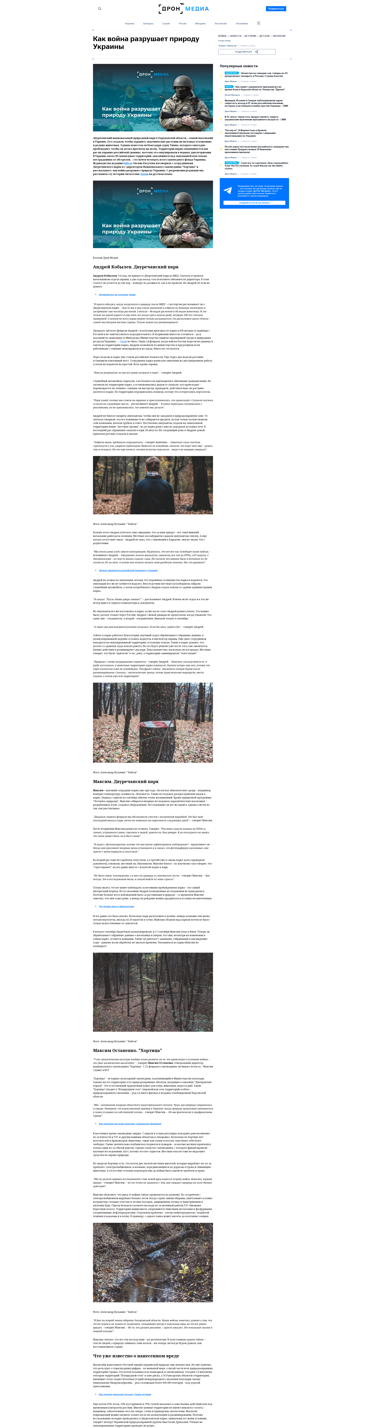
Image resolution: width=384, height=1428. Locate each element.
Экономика (242, 23)
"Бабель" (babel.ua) (227, 46)
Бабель (127, 163)
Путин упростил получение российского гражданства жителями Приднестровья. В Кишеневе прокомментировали (257, 149)
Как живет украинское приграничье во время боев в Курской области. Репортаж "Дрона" (255, 88)
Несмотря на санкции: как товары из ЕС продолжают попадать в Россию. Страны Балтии (256, 74)
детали (264, 35)
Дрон (123, 341)
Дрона (144, 174)
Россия (182, 23)
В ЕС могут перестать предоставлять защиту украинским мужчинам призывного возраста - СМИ (255, 118)
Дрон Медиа (231, 81)
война (222, 35)
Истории (250, 35)
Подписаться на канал (254, 203)
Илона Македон (232, 95)
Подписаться (276, 8)
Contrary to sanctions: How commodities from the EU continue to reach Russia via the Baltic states (256, 166)
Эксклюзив (220, 23)
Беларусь (148, 23)
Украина (129, 23)
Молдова (200, 23)
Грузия (166, 23)
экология (279, 35)
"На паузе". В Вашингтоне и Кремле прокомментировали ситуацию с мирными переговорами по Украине (250, 133)
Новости (235, 35)
